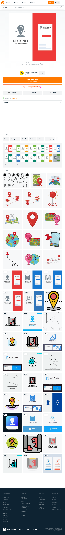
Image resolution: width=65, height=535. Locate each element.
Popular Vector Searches (24, 508)
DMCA (22, 501)
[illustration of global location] (12, 239)
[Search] (57, 7)
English (52, 497)
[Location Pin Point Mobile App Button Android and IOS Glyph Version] (12, 422)
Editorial (32, 3)
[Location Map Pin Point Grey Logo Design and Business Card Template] (32, 280)
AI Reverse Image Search (7, 512)
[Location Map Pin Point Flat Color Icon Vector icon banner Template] (32, 443)
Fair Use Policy (56, 530)
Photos (16, 3)
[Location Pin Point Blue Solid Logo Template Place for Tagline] (32, 321)
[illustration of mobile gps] (52, 239)
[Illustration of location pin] (38, 180)
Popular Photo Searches (24, 512)
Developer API (7, 509)
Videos (24, 3)
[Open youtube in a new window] (36, 529)
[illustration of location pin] (12, 259)
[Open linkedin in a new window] (25, 529)
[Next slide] (58, 139)
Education (5, 507)
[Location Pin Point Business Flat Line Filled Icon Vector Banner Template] (12, 341)
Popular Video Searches (24, 515)
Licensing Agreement (23, 497)
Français (52, 507)
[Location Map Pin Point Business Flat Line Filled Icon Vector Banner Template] (12, 321)
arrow (6, 139)
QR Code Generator (5, 520)
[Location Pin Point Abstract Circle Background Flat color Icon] (12, 443)
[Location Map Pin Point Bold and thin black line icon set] (52, 321)
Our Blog (40, 504)
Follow (42, 74)
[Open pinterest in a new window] (28, 529)
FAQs (39, 497)
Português (53, 502)
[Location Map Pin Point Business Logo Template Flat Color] (32, 382)
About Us (40, 502)
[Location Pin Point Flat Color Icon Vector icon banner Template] (53, 301)
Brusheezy (6, 497)
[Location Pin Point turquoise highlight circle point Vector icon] (32, 361)
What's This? (14, 98)
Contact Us (41, 500)
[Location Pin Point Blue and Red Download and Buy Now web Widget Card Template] (52, 463)
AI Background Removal (7, 516)
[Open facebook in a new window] (19, 529)
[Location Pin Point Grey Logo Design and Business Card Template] (12, 280)
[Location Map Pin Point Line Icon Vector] (12, 382)
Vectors (8, 3)
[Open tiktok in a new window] (30, 529)
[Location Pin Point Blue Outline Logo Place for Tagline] (52, 422)
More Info (6, 102)
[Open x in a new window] (33, 529)
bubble (24, 139)
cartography (50, 139)
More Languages (55, 509)
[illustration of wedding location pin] (52, 219)
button (41, 139)
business (32, 139)
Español (52, 500)
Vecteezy (5, 500)
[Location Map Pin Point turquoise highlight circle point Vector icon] (12, 463)
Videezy (5, 502)
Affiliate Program (22, 504)
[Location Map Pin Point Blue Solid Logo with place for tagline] (32, 422)
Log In (57, 2)
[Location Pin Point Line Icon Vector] (52, 361)
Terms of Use (49, 529)
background (15, 139)
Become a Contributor (41, 507)
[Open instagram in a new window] (22, 529)
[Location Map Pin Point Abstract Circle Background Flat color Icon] (32, 463)
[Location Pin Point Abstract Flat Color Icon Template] (12, 402)
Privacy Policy (57, 529)
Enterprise (6, 504)
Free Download (32, 80)
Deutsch (52, 504)
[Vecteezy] (2, 2)
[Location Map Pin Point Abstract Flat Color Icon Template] (32, 341)
